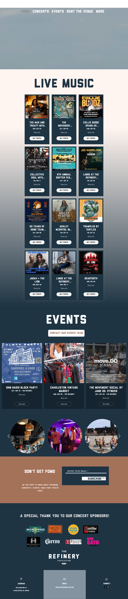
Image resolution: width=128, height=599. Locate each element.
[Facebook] (105, 587)
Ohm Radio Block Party (22, 387)
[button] (27, 436)
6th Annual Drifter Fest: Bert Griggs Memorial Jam (64, 176)
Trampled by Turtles (91, 228)
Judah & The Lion (37, 280)
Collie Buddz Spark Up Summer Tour (91, 124)
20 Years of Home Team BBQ (37, 228)
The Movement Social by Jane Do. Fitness (106, 389)
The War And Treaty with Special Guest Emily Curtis (37, 124)
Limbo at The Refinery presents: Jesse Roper (64, 280)
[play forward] (119, 436)
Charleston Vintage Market (64, 389)
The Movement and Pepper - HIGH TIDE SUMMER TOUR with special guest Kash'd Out (64, 124)
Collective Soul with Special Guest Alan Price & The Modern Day (37, 176)
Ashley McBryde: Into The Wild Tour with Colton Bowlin (64, 228)
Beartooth (91, 278)
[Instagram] (108, 587)
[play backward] (9, 436)
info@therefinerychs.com (64, 587)
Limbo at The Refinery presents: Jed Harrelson (91, 176)
